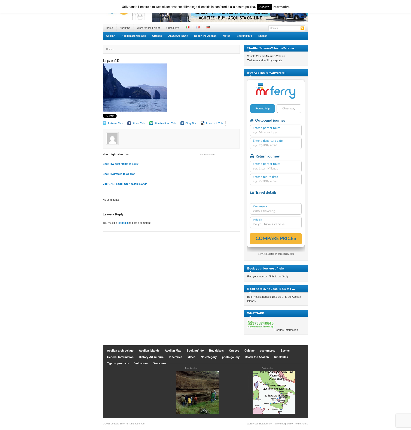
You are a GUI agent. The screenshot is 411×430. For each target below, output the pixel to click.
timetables (281, 357)
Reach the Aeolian (205, 35)
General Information (120, 357)
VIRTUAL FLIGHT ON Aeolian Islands (125, 184)
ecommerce (267, 350)
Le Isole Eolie (118, 423)
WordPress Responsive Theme (263, 423)
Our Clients (172, 28)
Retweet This (115, 123)
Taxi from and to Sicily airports (264, 60)
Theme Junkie (300, 423)
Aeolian (110, 35)
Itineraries (175, 357)
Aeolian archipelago (134, 35)
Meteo (226, 35)
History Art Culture (151, 357)
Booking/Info (244, 35)
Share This (138, 123)
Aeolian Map (173, 350)
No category (209, 357)
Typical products (118, 363)
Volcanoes (141, 363)
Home (109, 28)
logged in (123, 222)
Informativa (281, 7)
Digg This (191, 123)
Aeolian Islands (149, 350)
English (262, 35)
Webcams (159, 363)
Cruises (157, 35)
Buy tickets (216, 350)
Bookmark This (214, 123)
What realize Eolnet (148, 28)
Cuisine (249, 350)
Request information (286, 329)
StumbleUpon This (165, 123)
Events (285, 350)
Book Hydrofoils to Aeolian (119, 173)
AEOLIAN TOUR (178, 35)
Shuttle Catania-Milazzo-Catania (266, 56)
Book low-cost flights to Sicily (120, 163)
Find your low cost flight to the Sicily (267, 276)
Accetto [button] (264, 7)
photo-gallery (231, 357)
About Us (125, 28)
